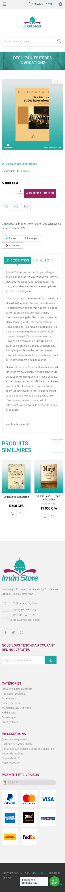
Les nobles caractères (16, 496)
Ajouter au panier (40, 193)
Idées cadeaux (10, 722)
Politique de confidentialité (17, 744)
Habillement (9, 712)
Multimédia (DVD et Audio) (17, 707)
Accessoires (9, 698)
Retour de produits (12, 753)
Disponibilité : (9, 171)
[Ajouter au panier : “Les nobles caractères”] (12, 513)
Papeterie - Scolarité (13, 693)
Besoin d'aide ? (10, 758)
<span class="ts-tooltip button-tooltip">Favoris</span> (6, 206)
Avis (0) (45, 260)
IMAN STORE (38, 872)
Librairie (20, 223)
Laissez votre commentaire (21, 163)
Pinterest (14, 245)
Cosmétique (9, 717)
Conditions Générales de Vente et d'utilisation (28, 748)
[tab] (17, 260)
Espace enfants (11, 703)
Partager (32, 238)
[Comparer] (20, 513)
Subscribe (51, 660)
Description (19, 260)
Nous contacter (11, 763)
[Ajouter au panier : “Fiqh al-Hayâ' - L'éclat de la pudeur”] (45, 516)
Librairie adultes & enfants (17, 688)
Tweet (12, 238)
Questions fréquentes (14, 739)
